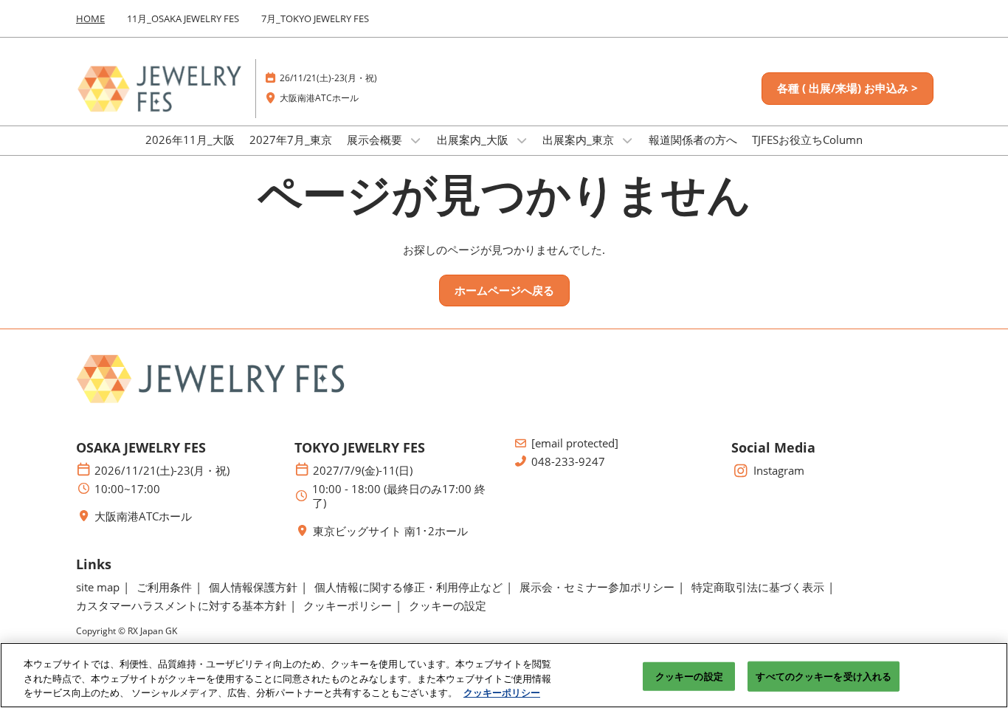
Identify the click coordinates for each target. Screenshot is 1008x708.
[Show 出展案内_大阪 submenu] (521, 140)
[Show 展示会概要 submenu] (415, 140)
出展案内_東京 (579, 139)
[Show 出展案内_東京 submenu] (627, 140)
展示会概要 (376, 139)
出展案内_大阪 (474, 139)
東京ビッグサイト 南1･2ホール (390, 531)
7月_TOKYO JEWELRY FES (315, 18)
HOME (90, 18)
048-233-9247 (568, 462)
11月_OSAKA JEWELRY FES (183, 18)
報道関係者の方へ (693, 139)
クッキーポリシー (501, 692)
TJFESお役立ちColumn (807, 139)
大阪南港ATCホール (319, 98)
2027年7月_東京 (290, 139)
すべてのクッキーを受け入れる (823, 675)
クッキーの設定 (689, 675)
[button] (847, 88)
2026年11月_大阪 (190, 139)
